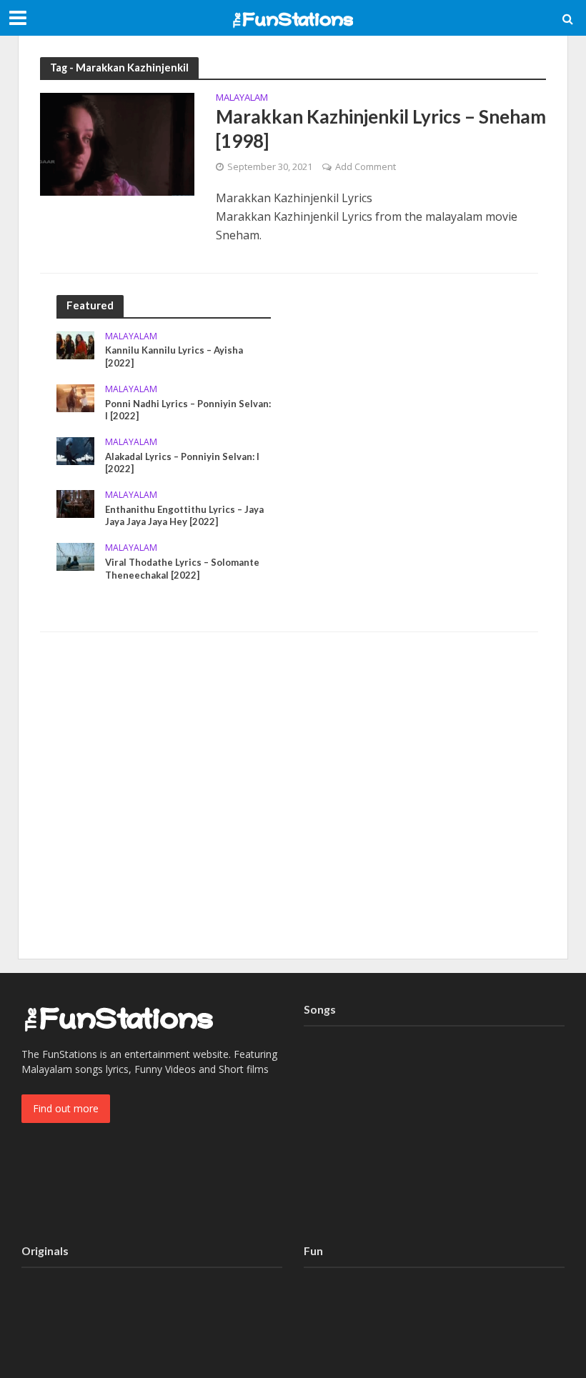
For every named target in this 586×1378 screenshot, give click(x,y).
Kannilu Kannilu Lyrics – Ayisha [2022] (174, 356)
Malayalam (242, 98)
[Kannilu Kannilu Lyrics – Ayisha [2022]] (75, 344)
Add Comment (365, 166)
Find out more (66, 1108)
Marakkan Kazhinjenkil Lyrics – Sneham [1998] (381, 128)
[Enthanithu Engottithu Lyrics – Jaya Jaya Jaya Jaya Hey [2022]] (75, 502)
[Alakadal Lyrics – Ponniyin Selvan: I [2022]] (75, 449)
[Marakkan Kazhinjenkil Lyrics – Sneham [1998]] (117, 143)
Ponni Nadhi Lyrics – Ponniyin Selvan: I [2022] (188, 410)
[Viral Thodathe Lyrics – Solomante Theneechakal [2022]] (75, 555)
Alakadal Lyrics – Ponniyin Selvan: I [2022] (182, 463)
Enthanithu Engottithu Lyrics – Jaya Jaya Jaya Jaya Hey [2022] (184, 516)
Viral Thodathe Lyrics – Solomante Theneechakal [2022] (182, 568)
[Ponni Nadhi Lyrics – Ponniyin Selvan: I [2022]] (75, 397)
